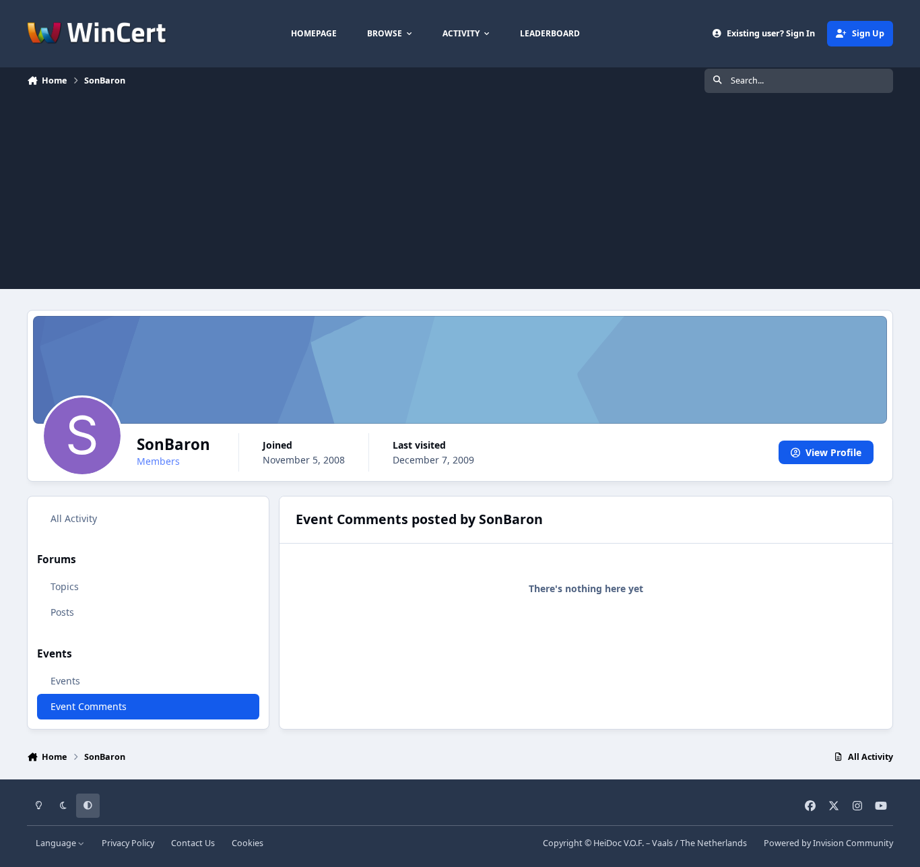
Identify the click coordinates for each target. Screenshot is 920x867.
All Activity (74, 518)
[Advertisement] (460, 194)
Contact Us (193, 843)
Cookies (247, 843)
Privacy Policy (128, 843)
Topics (65, 587)
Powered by (828, 843)
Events (65, 680)
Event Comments (89, 706)
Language (57, 843)
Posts (62, 612)
